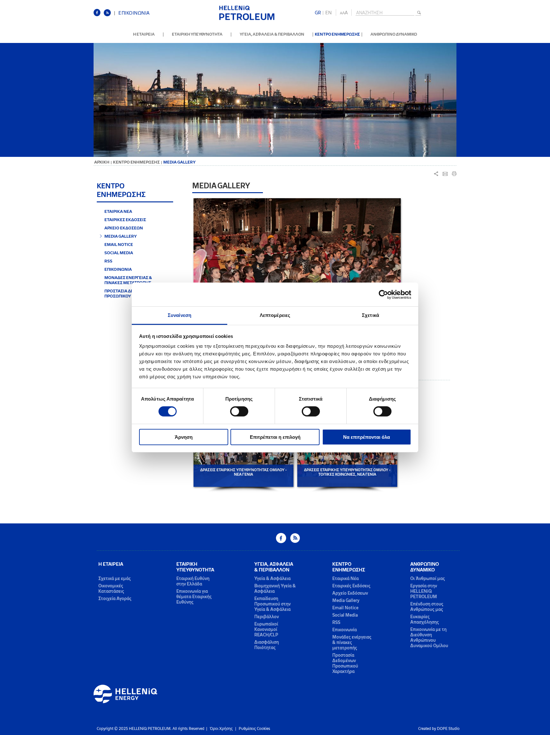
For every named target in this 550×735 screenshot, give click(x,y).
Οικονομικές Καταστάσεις (111, 588)
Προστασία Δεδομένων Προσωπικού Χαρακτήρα (345, 663)
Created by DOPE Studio (439, 728)
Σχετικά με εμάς (114, 578)
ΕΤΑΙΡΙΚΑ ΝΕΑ (118, 211)
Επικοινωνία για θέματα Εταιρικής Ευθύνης (194, 597)
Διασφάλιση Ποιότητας (266, 645)
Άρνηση (184, 437)
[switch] (239, 411)
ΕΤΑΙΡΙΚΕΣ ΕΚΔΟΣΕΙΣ (125, 219)
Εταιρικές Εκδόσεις (351, 586)
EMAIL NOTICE (118, 244)
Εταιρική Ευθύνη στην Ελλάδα (192, 581)
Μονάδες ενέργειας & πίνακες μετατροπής (351, 642)
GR (318, 13)
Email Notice (345, 608)
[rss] (109, 15)
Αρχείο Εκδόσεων (350, 593)
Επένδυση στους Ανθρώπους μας (426, 606)
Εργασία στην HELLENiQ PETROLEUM (423, 591)
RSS (108, 260)
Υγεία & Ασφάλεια (272, 578)
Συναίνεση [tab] (179, 315)
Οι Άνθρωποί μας (427, 578)
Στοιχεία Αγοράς (114, 598)
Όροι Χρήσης (221, 728)
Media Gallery (345, 600)
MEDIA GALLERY (120, 236)
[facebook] (99, 15)
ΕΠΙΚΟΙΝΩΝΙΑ (134, 13)
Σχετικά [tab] (370, 315)
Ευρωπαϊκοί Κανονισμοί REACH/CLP (266, 629)
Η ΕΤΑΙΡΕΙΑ (144, 34)
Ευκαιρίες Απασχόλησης (424, 619)
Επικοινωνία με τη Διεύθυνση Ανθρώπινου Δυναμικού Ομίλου (429, 637)
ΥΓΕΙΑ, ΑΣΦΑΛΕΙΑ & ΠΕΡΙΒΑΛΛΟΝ (272, 34)
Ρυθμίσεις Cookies (254, 728)
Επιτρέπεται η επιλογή (275, 437)
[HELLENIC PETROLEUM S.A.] (246, 19)
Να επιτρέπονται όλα (366, 437)
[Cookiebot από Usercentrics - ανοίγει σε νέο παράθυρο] (383, 294)
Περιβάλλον (266, 617)
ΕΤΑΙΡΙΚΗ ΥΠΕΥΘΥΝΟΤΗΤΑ (197, 34)
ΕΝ (328, 13)
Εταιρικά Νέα (345, 578)
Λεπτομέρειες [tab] (275, 315)
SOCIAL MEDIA (118, 252)
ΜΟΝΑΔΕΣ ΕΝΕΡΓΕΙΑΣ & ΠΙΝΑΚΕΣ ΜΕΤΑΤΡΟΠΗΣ (128, 280)
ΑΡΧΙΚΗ (101, 162)
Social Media (345, 615)
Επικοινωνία (344, 630)
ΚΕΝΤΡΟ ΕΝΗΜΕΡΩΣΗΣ (337, 34)
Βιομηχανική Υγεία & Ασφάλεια (275, 588)
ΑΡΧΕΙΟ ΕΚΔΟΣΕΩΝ (123, 227)
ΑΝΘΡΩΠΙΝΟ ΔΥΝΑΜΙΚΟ (393, 34)
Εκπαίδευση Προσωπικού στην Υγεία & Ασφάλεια (272, 604)
